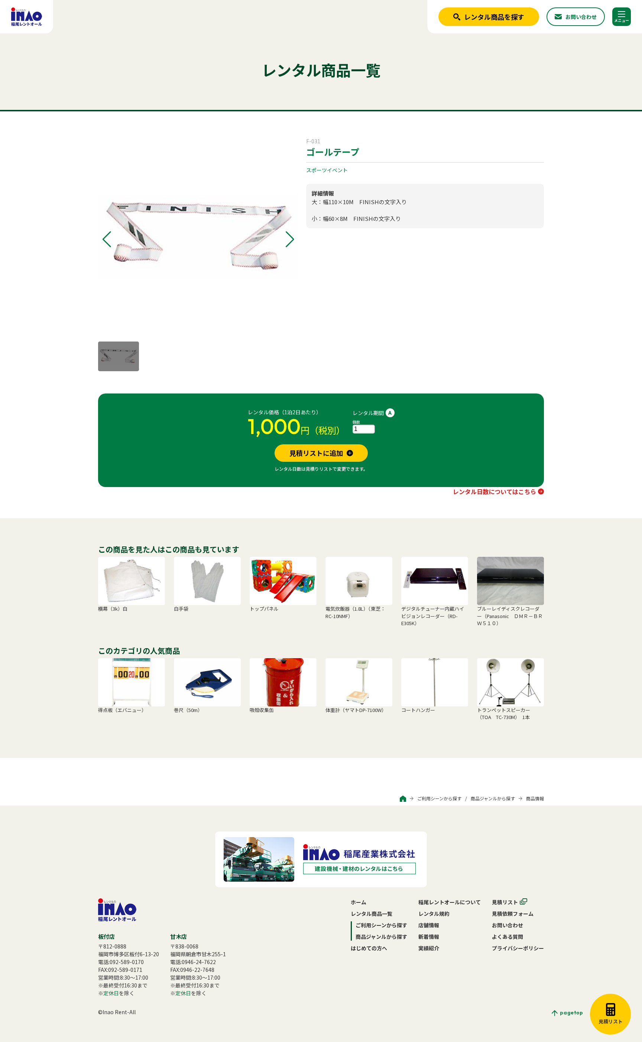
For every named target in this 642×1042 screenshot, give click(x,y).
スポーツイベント (327, 170)
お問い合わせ (507, 925)
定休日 (111, 993)
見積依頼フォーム (513, 913)
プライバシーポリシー (518, 948)
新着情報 (428, 936)
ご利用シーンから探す (439, 798)
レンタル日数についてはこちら (494, 491)
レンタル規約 (434, 913)
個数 (356, 422)
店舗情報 (428, 925)
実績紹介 (428, 948)
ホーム (358, 902)
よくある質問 (507, 936)
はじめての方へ (369, 948)
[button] (107, 239)
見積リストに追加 (316, 453)
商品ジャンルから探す (493, 798)
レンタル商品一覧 (371, 913)
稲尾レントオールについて (449, 902)
